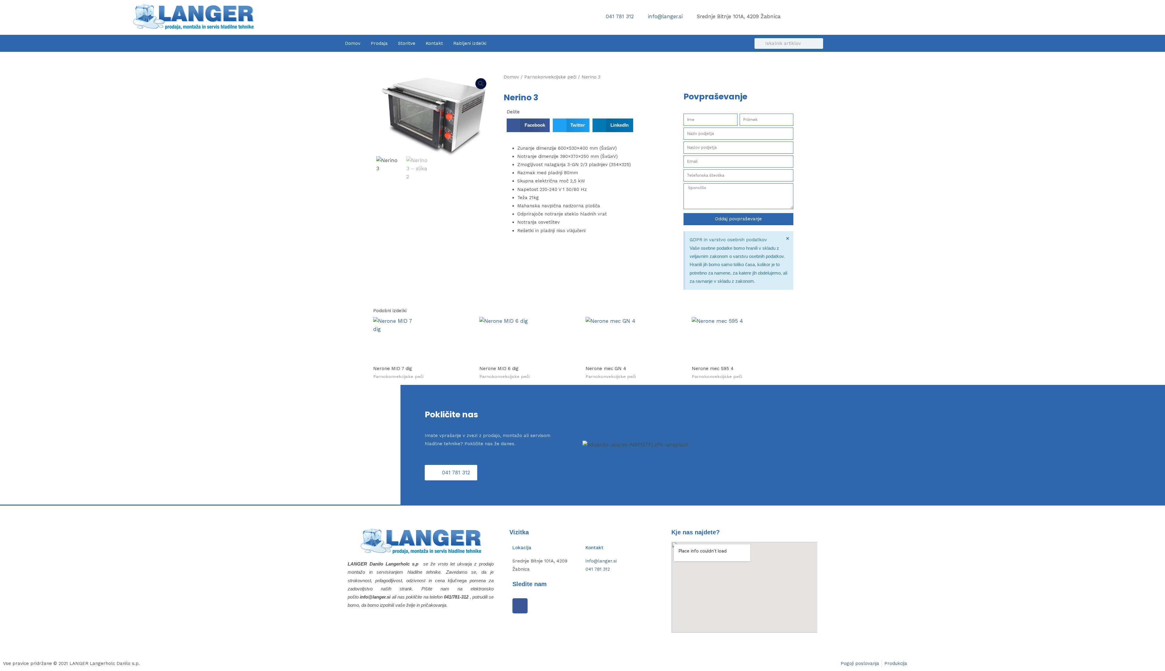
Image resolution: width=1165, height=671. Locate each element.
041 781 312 (598, 569)
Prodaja (379, 43)
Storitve (406, 43)
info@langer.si (601, 561)
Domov (352, 43)
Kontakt (434, 43)
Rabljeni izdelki (469, 43)
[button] (480, 83)
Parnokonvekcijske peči (550, 77)
